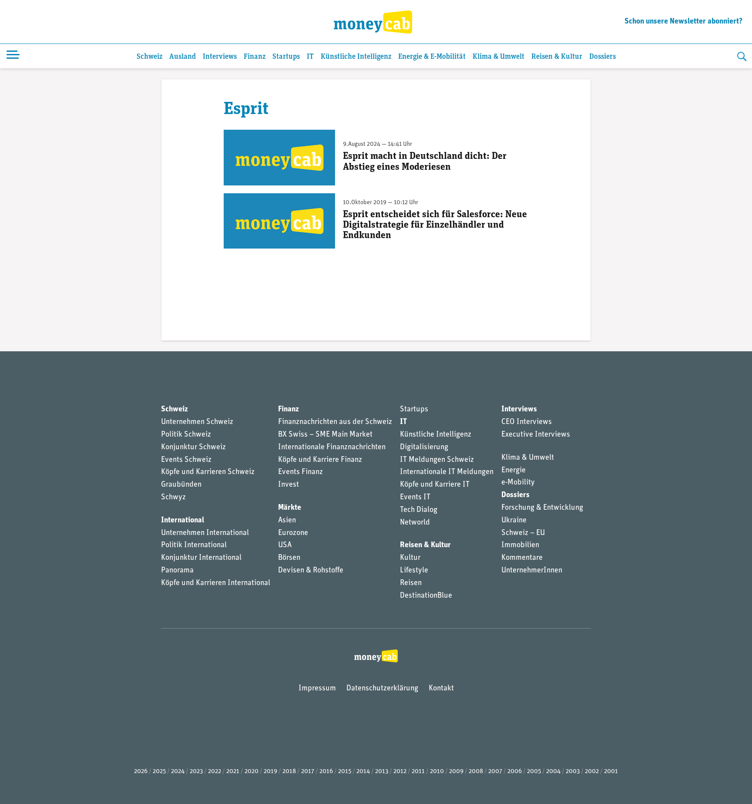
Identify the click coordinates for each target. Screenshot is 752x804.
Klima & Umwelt (498, 57)
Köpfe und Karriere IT (435, 485)
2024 (178, 771)
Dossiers (602, 57)
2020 (251, 771)
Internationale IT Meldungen (447, 472)
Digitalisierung (424, 447)
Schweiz (149, 57)
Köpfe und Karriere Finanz (320, 460)
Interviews (220, 57)
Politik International (194, 545)
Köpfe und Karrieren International (215, 583)
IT (310, 57)
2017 (307, 771)
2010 (437, 771)
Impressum (317, 689)
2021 (232, 771)
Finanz (254, 57)
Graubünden (181, 485)
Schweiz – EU (523, 533)
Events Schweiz (186, 460)
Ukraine (514, 521)
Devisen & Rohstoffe (310, 571)
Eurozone (293, 533)
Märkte (289, 508)
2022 (214, 771)
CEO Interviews (526, 422)
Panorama (177, 571)
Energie (513, 470)
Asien (287, 521)
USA (285, 545)
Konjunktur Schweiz (193, 447)
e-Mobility (518, 483)
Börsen (289, 558)
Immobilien (520, 545)
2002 (592, 771)
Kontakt (441, 689)
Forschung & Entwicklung (542, 508)
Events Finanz (300, 472)
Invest (288, 485)
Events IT (415, 497)
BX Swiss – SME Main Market (325, 435)
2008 (476, 771)
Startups (286, 57)
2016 (326, 771)
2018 (289, 771)
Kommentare (522, 558)
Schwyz (173, 497)
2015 (344, 771)
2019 (270, 771)
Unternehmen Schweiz (197, 422)
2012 (399, 771)
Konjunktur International (201, 558)
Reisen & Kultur (556, 57)
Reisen (411, 583)
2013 (381, 771)
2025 (159, 771)
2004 (553, 771)
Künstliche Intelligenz (356, 57)
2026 (141, 771)
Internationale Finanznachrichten (332, 447)
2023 (196, 771)
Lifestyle (414, 571)
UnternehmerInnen (531, 571)
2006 (514, 771)
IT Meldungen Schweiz (437, 460)
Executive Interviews (535, 435)
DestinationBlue (426, 596)
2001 (611, 771)
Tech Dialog (418, 510)
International (182, 521)
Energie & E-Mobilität (432, 57)
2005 (534, 771)
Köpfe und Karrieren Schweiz (208, 472)
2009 (456, 771)
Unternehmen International (205, 533)
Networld (415, 523)
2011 (418, 771)
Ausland (182, 57)
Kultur (410, 558)
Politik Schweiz (186, 435)
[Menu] (13, 56)
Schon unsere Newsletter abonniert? (683, 22)
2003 (573, 771)
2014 (363, 771)
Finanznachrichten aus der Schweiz (335, 422)
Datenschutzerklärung (382, 689)
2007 (495, 771)
